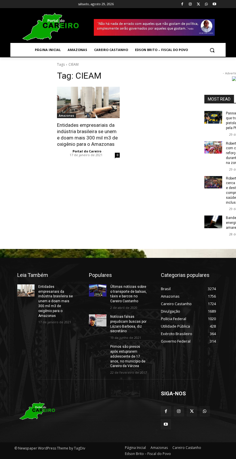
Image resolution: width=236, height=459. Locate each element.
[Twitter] (198, 4)
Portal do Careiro (87, 151)
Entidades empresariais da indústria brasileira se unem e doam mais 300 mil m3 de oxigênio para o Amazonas (55, 301)
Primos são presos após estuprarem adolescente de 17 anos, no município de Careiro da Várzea (127, 356)
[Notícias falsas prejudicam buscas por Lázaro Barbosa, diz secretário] (97, 320)
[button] (212, 50)
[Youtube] (214, 4)
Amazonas (66, 116)
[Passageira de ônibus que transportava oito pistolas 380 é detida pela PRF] (213, 117)
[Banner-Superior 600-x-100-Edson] (154, 27)
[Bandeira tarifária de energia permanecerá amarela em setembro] (213, 222)
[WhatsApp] (206, 4)
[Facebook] (182, 4)
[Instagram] (190, 4)
